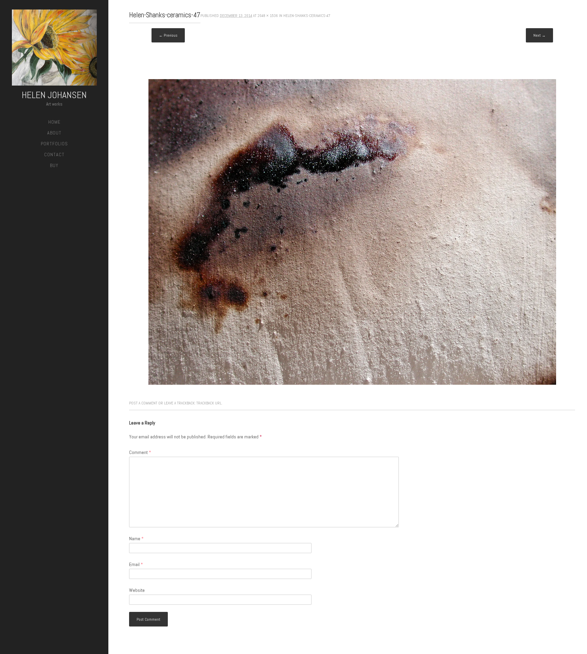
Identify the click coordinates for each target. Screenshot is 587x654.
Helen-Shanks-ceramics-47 (306, 15)
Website (137, 590)
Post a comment (143, 403)
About (54, 133)
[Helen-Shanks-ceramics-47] (352, 383)
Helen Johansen (54, 95)
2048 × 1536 (267, 15)
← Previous (168, 35)
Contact (54, 154)
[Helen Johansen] (54, 49)
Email (136, 564)
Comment (140, 452)
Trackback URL (208, 403)
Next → (539, 35)
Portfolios (54, 144)
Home (54, 122)
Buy (54, 165)
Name (136, 538)
